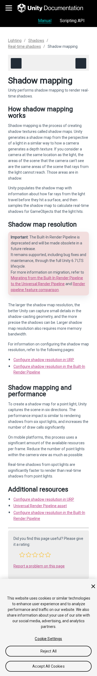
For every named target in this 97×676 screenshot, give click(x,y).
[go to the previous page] (16, 63)
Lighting (15, 40)
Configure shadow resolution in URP (43, 360)
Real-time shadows (24, 46)
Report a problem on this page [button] (39, 566)
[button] (22, 554)
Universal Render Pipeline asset (40, 506)
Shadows (36, 40)
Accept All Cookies (48, 666)
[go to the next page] (80, 63)
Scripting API (72, 20)
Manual (44, 20)
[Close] (93, 586)
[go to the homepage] (54, 8)
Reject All (48, 651)
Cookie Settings (48, 639)
